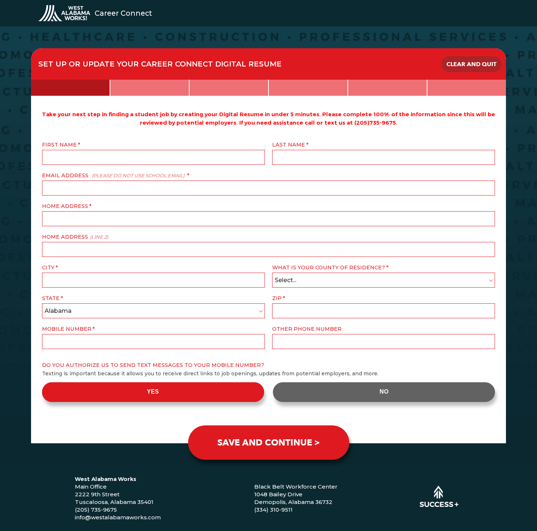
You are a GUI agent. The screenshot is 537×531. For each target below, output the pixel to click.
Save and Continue (264, 443)
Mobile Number (66, 329)
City (48, 267)
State (51, 298)
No (384, 391)
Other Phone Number (307, 329)
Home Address (65, 206)
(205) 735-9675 (96, 509)
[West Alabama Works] (64, 13)
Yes (153, 391)
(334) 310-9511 (273, 509)
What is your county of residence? (328, 267)
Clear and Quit (471, 64)
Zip (277, 298)
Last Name (288, 144)
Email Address (113, 175)
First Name (59, 144)
